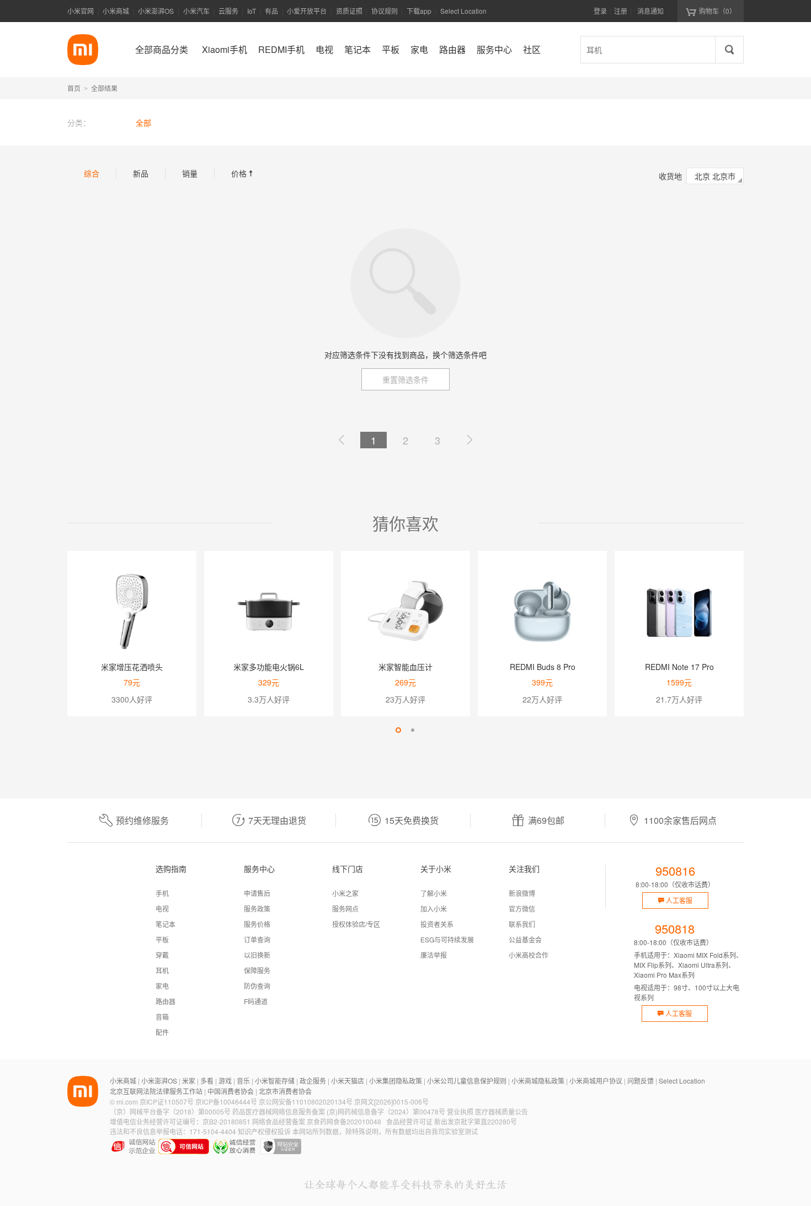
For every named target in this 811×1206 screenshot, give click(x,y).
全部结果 (104, 88)
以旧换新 (257, 955)
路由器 (165, 1001)
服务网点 (345, 908)
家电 (162, 985)
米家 (188, 1080)
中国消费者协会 (230, 1091)
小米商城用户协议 (595, 1080)
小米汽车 (196, 10)
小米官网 (80, 10)
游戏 (225, 1080)
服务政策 (257, 908)
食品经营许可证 (409, 1121)
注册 (620, 10)
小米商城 (116, 10)
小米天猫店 (347, 1080)
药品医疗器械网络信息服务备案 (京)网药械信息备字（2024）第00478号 (338, 1111)
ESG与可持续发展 (447, 939)
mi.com (127, 1101)
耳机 (162, 970)
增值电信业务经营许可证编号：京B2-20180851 (180, 1121)
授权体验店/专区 (356, 924)
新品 (140, 173)
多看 (207, 1080)
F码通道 (256, 1001)
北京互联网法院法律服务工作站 (156, 1091)
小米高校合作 (528, 955)
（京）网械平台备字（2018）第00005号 (170, 1111)
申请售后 (257, 893)
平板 (162, 939)
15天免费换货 (412, 820)
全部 (143, 122)
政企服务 (313, 1080)
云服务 (228, 10)
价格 (243, 173)
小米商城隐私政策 (537, 1080)
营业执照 (460, 1111)
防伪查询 (257, 985)
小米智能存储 (275, 1080)
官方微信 (522, 908)
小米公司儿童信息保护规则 (466, 1080)
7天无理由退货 (277, 820)
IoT (251, 10)
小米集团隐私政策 (395, 1080)
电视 (162, 908)
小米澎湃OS (156, 10)
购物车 (717, 10)
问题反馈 (640, 1080)
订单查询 (257, 939)
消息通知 (650, 10)
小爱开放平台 (307, 10)
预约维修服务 (142, 820)
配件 (162, 1032)
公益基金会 (525, 939)
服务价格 (257, 924)
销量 (190, 173)
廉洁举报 (433, 955)
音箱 (162, 1016)
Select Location (463, 10)
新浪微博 (522, 893)
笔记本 (165, 924)
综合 (91, 173)
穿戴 (162, 955)
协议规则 (384, 10)
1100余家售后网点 (680, 820)
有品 (271, 10)
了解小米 (433, 893)
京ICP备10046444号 (226, 1101)
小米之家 (345, 893)
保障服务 (257, 970)
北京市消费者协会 (285, 1091)
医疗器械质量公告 (501, 1111)
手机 (162, 893)
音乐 (243, 1080)
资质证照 (349, 10)
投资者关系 (436, 924)
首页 (74, 88)
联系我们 (522, 924)
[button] (398, 730)
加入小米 (433, 908)
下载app (419, 14)
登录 (600, 10)
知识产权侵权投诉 (264, 1131)
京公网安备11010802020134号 (306, 1101)
